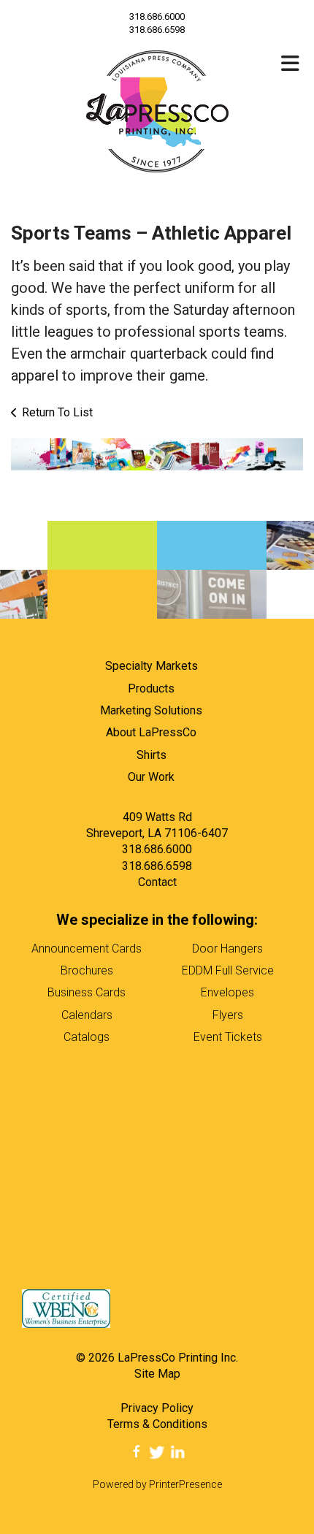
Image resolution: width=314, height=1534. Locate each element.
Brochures (87, 970)
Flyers (227, 1015)
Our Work (151, 777)
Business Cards (86, 992)
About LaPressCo (151, 732)
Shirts (151, 755)
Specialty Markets (151, 666)
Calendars (86, 1015)
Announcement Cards (86, 948)
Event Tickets (228, 1037)
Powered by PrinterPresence (157, 1484)
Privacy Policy (157, 1408)
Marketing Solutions (151, 710)
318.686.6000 (157, 16)
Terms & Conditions (157, 1424)
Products (151, 688)
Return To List (57, 412)
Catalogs (87, 1037)
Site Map (157, 1374)
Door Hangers (227, 948)
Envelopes (227, 992)
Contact (157, 882)
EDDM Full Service (228, 970)
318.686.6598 (157, 866)
